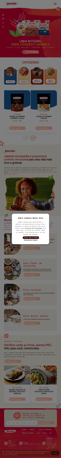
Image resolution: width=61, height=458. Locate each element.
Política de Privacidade (33, 228)
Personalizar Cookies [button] (30, 240)
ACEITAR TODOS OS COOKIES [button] (31, 237)
